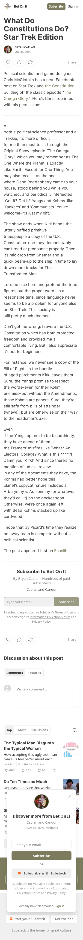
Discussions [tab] (39, 730)
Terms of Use (64, 612)
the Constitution (59, 86)
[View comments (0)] (19, 62)
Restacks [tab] (34, 673)
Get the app (64, 919)
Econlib (61, 550)
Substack (19, 930)
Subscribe (56, 6)
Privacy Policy (56, 893)
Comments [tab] (14, 673)
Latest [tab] (21, 730)
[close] (69, 796)
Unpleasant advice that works (27, 787)
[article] (41, 756)
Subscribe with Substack (45, 873)
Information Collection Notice (50, 617)
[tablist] (24, 672)
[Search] (74, 730)
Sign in (73, 6)
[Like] (8, 62)
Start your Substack (29, 919)
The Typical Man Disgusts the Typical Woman (29, 746)
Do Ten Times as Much (25, 781)
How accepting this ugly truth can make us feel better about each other (30, 756)
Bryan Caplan (25, 47)
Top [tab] (9, 730)
